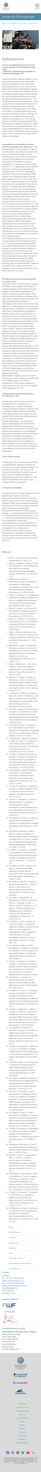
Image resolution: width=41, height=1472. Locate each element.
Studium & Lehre (22, 1407)
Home (4, 23)
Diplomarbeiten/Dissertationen (20, 1263)
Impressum (22, 1439)
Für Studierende (14, 1268)
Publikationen (13, 1243)
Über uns (22, 1414)
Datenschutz (22, 1435)
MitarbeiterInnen (15, 1232)
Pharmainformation (15, 1258)
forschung (23, 23)
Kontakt (22, 1432)
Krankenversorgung (22, 1411)
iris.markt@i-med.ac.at (15, 1280)
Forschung (12, 1237)
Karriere (22, 1428)
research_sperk (33, 23)
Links (11, 1253)
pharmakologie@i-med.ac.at (17, 1285)
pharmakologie (12, 23)
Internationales (22, 1418)
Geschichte (13, 1248)
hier (14, 1293)
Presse (22, 1425)
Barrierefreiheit (22, 1442)
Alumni (22, 1421)
